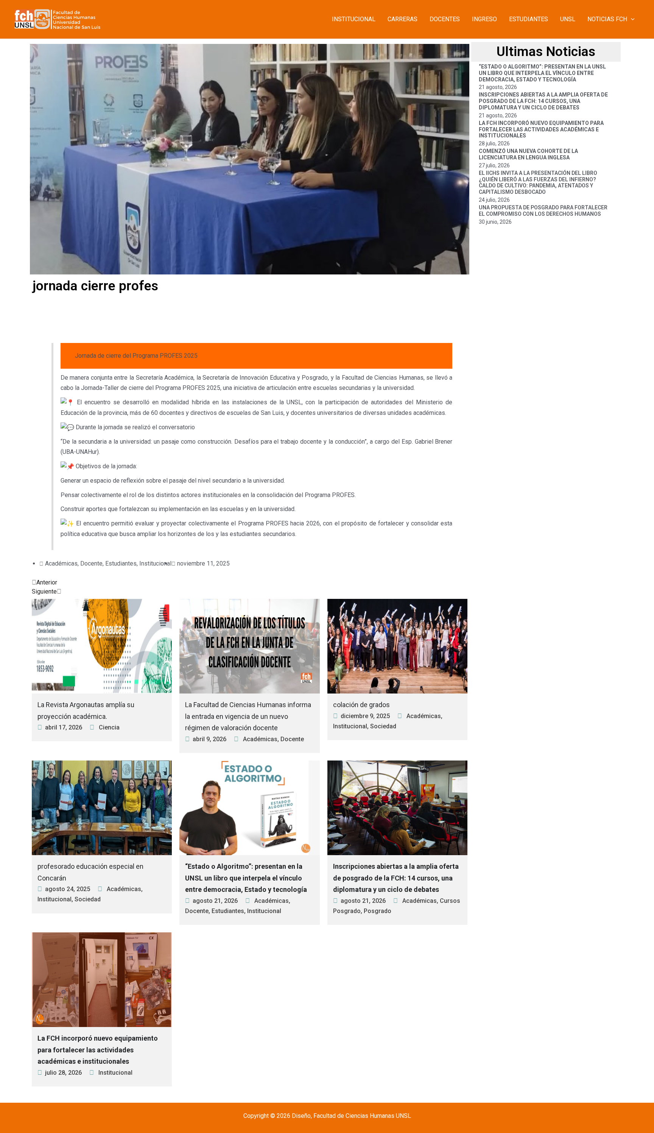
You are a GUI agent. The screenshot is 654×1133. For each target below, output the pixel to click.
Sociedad (383, 726)
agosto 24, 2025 (67, 889)
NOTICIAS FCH (607, 19)
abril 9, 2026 (209, 739)
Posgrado (377, 911)
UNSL (567, 19)
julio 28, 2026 (63, 1072)
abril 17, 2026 (63, 727)
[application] (631, 19)
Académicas (61, 563)
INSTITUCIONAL (353, 19)
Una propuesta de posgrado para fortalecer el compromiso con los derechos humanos (543, 210)
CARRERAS (402, 19)
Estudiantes (121, 563)
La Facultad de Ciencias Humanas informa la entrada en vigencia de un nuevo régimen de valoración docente (248, 716)
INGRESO (484, 19)
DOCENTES (445, 19)
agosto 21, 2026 (215, 900)
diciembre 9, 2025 (365, 716)
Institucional (155, 563)
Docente (91, 563)
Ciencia (109, 727)
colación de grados (361, 705)
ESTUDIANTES (528, 19)
